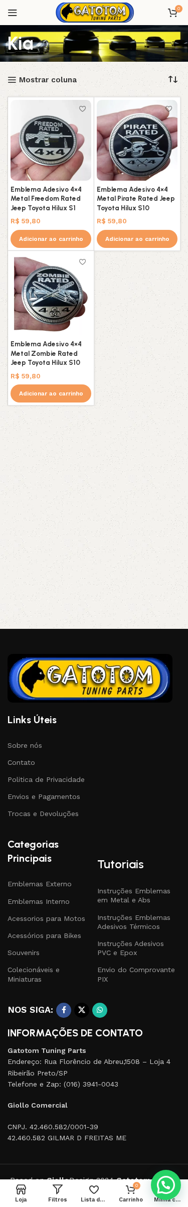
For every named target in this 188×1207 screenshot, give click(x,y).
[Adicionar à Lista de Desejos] (82, 108)
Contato (21, 762)
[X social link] (81, 1010)
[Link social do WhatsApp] (99, 1010)
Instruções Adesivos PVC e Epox (130, 948)
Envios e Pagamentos (44, 796)
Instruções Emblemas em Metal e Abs (133, 895)
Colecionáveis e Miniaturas (34, 974)
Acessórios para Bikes (44, 935)
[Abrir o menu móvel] (13, 13)
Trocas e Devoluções (43, 814)
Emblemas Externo (40, 884)
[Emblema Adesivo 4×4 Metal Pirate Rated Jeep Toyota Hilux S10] (137, 140)
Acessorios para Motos (46, 918)
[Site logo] (94, 12)
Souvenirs (24, 953)
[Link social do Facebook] (63, 1010)
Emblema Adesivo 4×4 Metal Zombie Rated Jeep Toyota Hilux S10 (46, 353)
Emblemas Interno (39, 901)
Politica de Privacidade (46, 779)
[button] (51, 239)
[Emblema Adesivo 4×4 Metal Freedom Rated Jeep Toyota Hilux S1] (51, 140)
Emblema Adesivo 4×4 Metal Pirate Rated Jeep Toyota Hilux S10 (136, 198)
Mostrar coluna (48, 79)
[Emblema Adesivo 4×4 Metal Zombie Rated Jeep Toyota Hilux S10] (51, 294)
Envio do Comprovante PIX (136, 974)
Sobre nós (25, 745)
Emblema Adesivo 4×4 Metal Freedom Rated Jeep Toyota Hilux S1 (46, 198)
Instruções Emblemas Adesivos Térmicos (133, 921)
